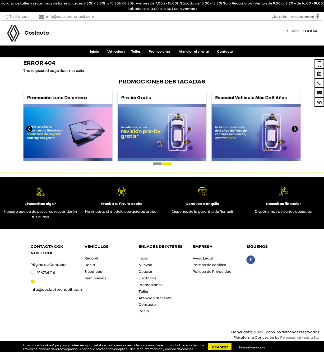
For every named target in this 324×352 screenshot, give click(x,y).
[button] (157, 163)
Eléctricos (93, 271)
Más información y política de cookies (165, 349)
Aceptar (220, 346)
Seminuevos (95, 278)
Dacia (89, 264)
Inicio (94, 51)
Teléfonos (18, 16)
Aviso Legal (203, 258)
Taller (135, 51)
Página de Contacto (49, 264)
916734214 (46, 272)
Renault (91, 258)
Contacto (225, 51)
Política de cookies (209, 264)
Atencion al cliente (194, 51)
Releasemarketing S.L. (299, 337)
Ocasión (146, 271)
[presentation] (29, 129)
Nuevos (145, 264)
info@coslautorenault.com (56, 289)
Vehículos (115, 51)
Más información (252, 347)
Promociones (159, 51)
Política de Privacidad (212, 271)
